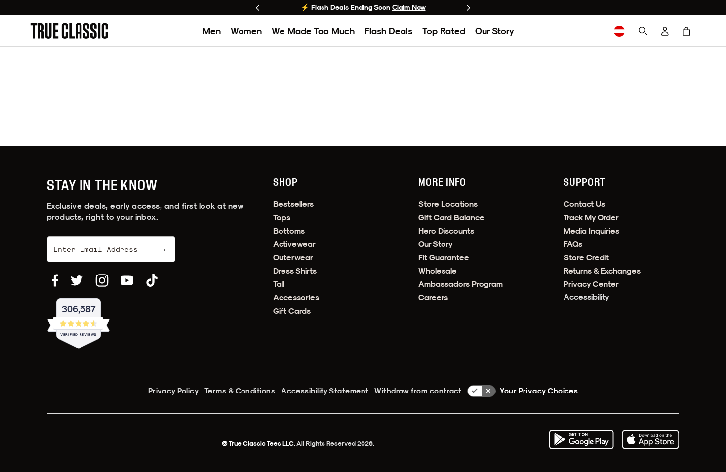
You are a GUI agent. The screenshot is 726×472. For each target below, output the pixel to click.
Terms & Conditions (239, 390)
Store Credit (586, 257)
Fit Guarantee (443, 257)
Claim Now (409, 7)
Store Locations (448, 204)
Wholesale (437, 271)
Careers (433, 297)
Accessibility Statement (324, 390)
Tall (278, 284)
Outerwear (293, 257)
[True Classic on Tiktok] (152, 280)
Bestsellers (293, 204)
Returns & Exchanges (602, 271)
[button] (686, 31)
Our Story (494, 31)
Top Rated (443, 31)
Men (211, 31)
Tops (281, 217)
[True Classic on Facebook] (55, 280)
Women (246, 31)
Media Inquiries (591, 231)
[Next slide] (468, 8)
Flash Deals (388, 31)
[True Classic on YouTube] (127, 280)
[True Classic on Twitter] (76, 280)
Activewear (294, 244)
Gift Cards (292, 311)
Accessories (296, 297)
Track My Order (591, 217)
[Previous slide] (257, 8)
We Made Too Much (313, 31)
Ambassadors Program (460, 284)
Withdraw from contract (417, 390)
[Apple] (650, 439)
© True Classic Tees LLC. (259, 443)
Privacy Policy (173, 390)
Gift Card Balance (451, 217)
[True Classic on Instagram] (102, 280)
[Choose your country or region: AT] (619, 31)
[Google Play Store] (581, 439)
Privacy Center (591, 284)
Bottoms (289, 231)
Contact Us (584, 204)
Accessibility (586, 297)
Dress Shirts (295, 271)
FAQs (573, 244)
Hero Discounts (446, 231)
